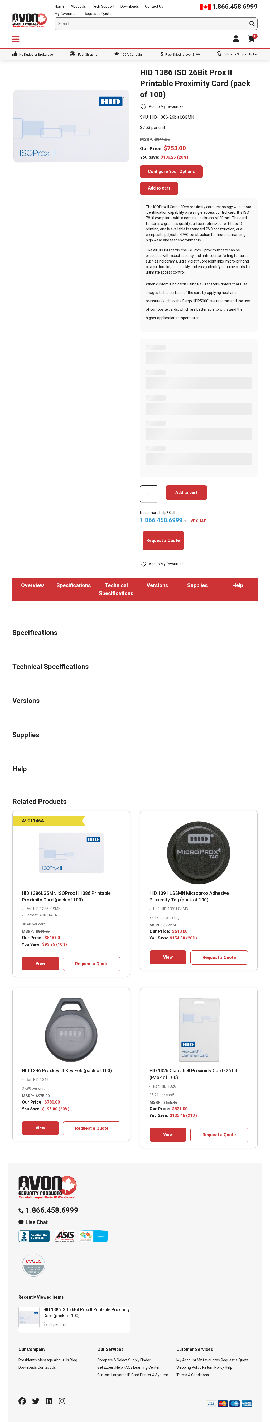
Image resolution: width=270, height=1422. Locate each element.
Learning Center (146, 1367)
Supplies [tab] (197, 585)
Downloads (129, 6)
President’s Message (35, 1360)
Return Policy (213, 1367)
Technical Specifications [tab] (116, 589)
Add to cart (159, 188)
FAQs (128, 1367)
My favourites (66, 14)
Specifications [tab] (73, 585)
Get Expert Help (110, 1367)
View (40, 963)
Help (228, 1367)
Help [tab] (237, 585)
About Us (78, 6)
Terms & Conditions (192, 1375)
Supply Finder (139, 1360)
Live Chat (37, 1222)
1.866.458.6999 (234, 6)
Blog (73, 1360)
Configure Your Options (171, 171)
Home (60, 6)
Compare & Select (112, 1360)
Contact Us (154, 6)
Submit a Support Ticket (240, 54)
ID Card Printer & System (147, 1375)
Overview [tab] (32, 585)
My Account (186, 1360)
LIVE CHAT (196, 521)
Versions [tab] (157, 585)
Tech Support (103, 6)
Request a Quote (98, 14)
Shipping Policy (188, 1367)
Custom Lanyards (112, 1375)
